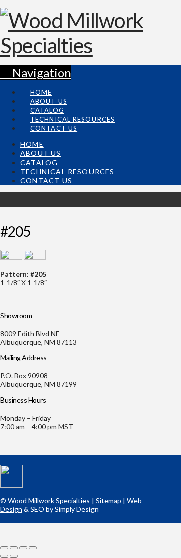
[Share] (14, 547)
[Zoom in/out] (33, 547)
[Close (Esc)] (4, 547)
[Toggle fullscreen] (23, 547)
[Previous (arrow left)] (4, 556)
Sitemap (108, 500)
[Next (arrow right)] (14, 556)
